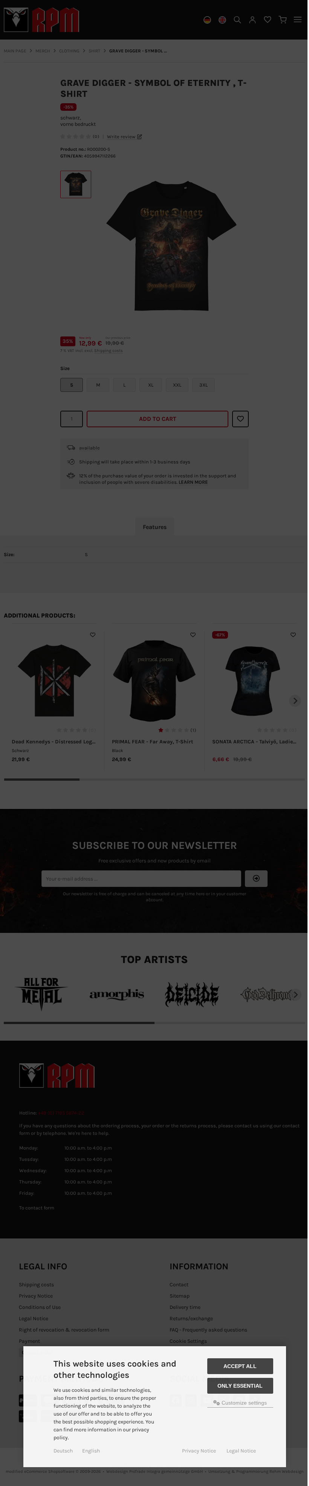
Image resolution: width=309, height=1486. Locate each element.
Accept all (240, 1366)
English (91, 1451)
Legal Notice (241, 1451)
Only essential (240, 1386)
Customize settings (243, 1403)
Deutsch (63, 1451)
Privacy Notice (199, 1451)
